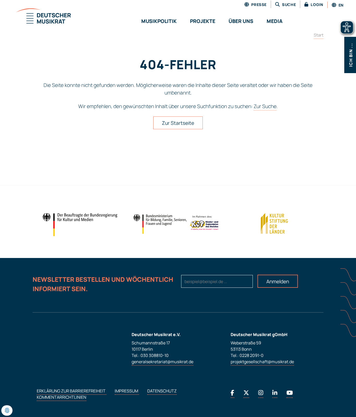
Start (318, 35)
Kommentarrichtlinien (61, 397)
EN (340, 5)
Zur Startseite (178, 123)
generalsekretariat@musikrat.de (162, 362)
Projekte (202, 21)
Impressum (127, 391)
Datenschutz (162, 391)
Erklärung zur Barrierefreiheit (71, 391)
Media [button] (275, 21)
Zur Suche (265, 106)
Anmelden (277, 281)
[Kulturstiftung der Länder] (274, 223)
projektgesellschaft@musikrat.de (262, 362)
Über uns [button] (241, 21)
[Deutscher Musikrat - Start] (37, 16)
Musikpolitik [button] (159, 21)
